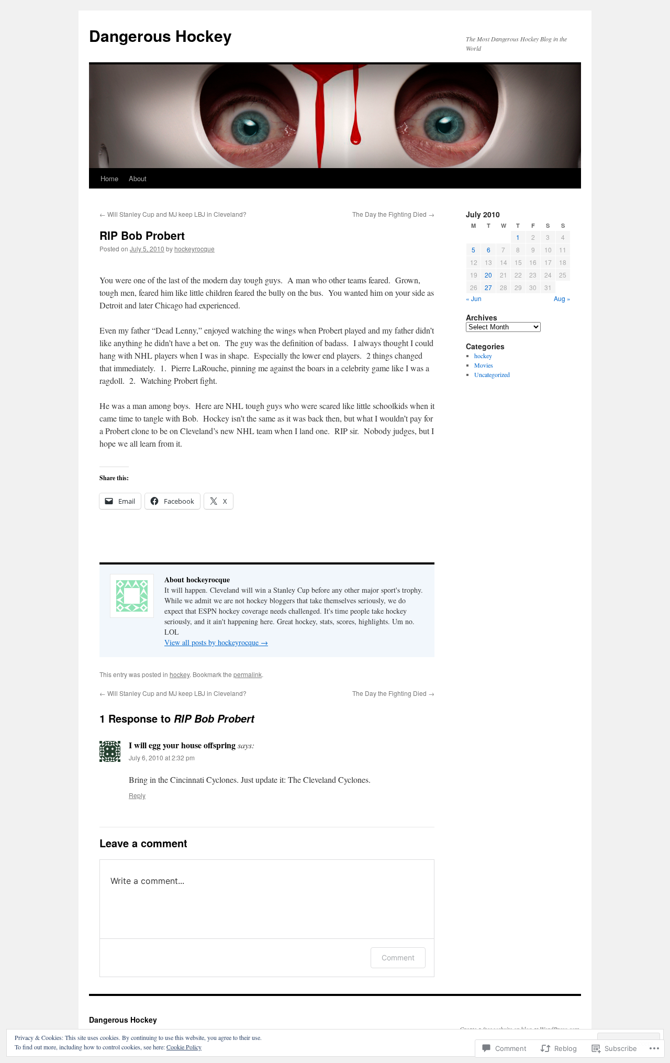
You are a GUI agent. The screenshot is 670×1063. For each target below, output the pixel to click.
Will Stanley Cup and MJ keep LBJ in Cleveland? (173, 213)
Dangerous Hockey (160, 35)
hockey (179, 674)
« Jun (474, 298)
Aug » (562, 298)
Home (109, 178)
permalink (247, 674)
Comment (398, 957)
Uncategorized (492, 374)
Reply (137, 795)
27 (488, 287)
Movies (483, 365)
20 (488, 274)
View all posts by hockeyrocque (216, 642)
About (138, 178)
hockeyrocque (194, 248)
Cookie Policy (184, 1047)
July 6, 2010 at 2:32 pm (162, 757)
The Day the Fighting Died (393, 213)
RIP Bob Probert (142, 235)
